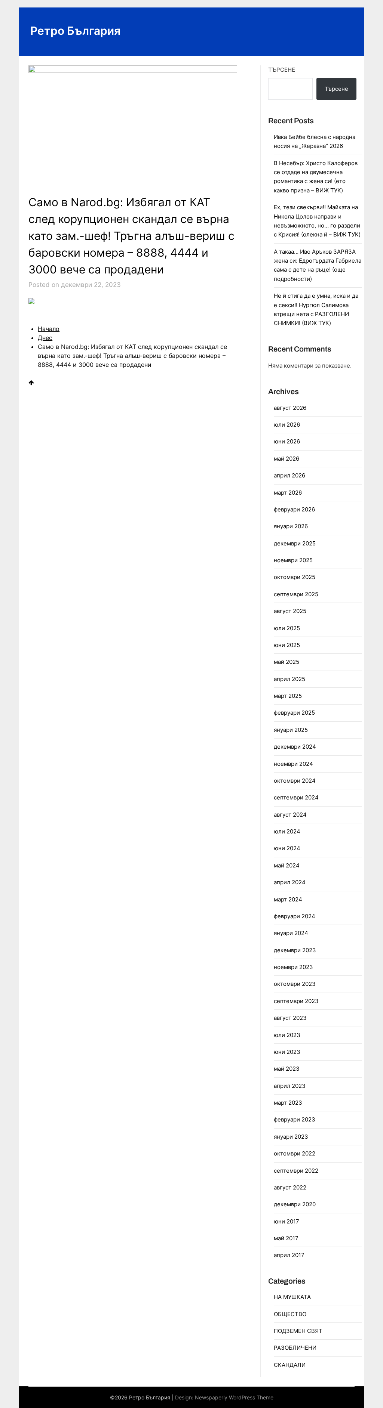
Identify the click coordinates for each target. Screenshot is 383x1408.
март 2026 (288, 492)
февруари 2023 (294, 1119)
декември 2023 (295, 950)
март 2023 (288, 1102)
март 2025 (288, 695)
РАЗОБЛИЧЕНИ (295, 1347)
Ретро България (75, 30)
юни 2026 (287, 441)
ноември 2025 (293, 560)
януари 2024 (291, 933)
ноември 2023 (293, 967)
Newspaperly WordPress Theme (234, 1397)
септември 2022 (296, 1170)
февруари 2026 (294, 509)
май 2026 (286, 458)
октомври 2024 (295, 780)
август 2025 (290, 611)
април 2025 (289, 679)
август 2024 (290, 814)
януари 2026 (291, 526)
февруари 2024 (294, 916)
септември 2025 (296, 594)
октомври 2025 (294, 577)
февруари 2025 (294, 712)
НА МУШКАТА (292, 1296)
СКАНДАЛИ (290, 1364)
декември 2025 (295, 543)
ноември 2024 (293, 763)
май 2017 (286, 1238)
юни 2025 (287, 645)
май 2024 (287, 865)
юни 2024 (287, 848)
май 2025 (286, 661)
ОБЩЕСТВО (290, 1314)
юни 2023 (287, 1051)
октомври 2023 (295, 983)
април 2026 (289, 475)
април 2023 (290, 1085)
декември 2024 (295, 746)
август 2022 (290, 1187)
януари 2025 (291, 729)
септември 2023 (296, 1001)
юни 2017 (286, 1221)
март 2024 (288, 899)
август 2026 (290, 407)
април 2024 (290, 882)
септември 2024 (296, 797)
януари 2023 (291, 1136)
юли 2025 (287, 628)
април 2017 (289, 1255)
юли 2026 (287, 424)
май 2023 (287, 1068)
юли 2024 (287, 831)
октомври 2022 (294, 1153)
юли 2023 (287, 1035)
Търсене (281, 69)
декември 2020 (295, 1204)
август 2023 (290, 1017)
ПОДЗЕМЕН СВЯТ (298, 1330)
